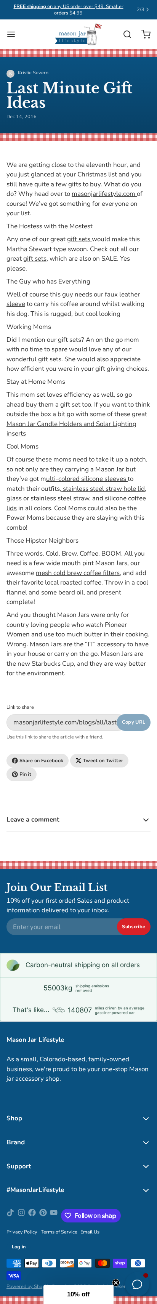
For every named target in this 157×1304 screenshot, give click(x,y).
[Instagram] (21, 1215)
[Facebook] (32, 1215)
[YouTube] (54, 1215)
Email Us (89, 1232)
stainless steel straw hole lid (103, 488)
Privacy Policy (21, 1232)
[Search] (124, 34)
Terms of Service (59, 1232)
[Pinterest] (43, 1215)
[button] (78, 1294)
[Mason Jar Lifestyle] (78, 34)
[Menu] (14, 34)
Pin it (25, 774)
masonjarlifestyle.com (104, 193)
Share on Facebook (41, 760)
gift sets (79, 239)
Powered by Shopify (28, 1286)
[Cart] (143, 34)
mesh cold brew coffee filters (78, 573)
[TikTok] (10, 1215)
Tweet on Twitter (103, 760)
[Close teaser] (116, 1282)
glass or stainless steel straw (47, 498)
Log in (19, 1246)
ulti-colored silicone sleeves (87, 478)
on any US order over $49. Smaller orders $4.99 (68, 9)
